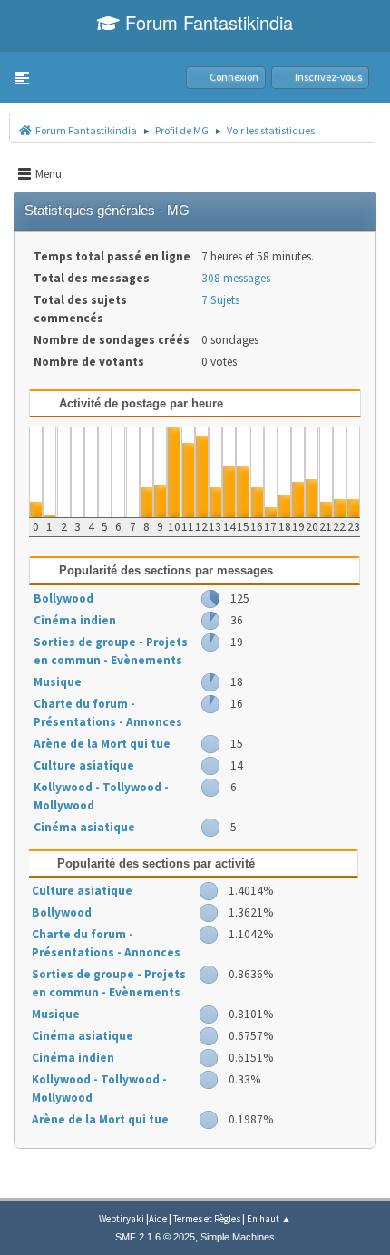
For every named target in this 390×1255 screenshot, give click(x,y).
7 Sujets (220, 300)
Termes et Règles (206, 1218)
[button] (22, 78)
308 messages (235, 278)
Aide (158, 1218)
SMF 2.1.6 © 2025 (155, 1236)
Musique (58, 682)
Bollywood (63, 598)
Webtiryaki (121, 1218)
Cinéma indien (75, 620)
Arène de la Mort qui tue (102, 743)
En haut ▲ (269, 1218)
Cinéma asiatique (84, 827)
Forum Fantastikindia (206, 22)
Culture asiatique (84, 765)
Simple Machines (237, 1236)
